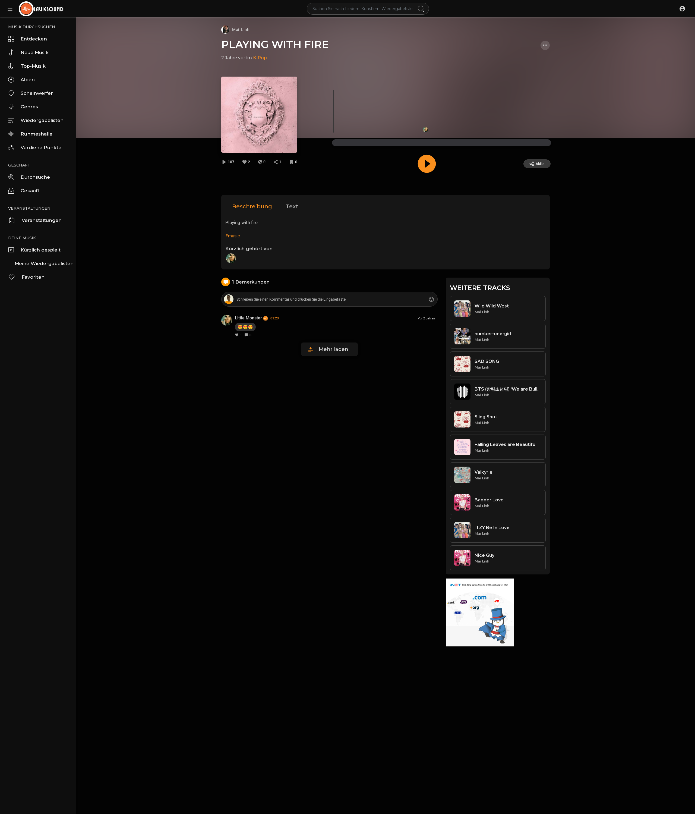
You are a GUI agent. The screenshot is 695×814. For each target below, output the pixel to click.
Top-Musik (33, 66)
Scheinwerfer (37, 93)
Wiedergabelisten (42, 120)
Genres (29, 106)
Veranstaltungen (42, 220)
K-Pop (260, 57)
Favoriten (33, 277)
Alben (28, 79)
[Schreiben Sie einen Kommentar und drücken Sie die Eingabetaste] (329, 299)
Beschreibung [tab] (252, 206)
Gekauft (30, 190)
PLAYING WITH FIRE (275, 44)
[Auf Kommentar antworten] (246, 335)
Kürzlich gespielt (41, 250)
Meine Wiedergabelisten (44, 263)
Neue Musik (35, 52)
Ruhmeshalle (36, 134)
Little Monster (249, 317)
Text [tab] (292, 206)
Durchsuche (35, 177)
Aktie (540, 164)
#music (232, 235)
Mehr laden (333, 349)
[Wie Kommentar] (237, 335)
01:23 (274, 318)
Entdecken (34, 39)
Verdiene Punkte (41, 147)
